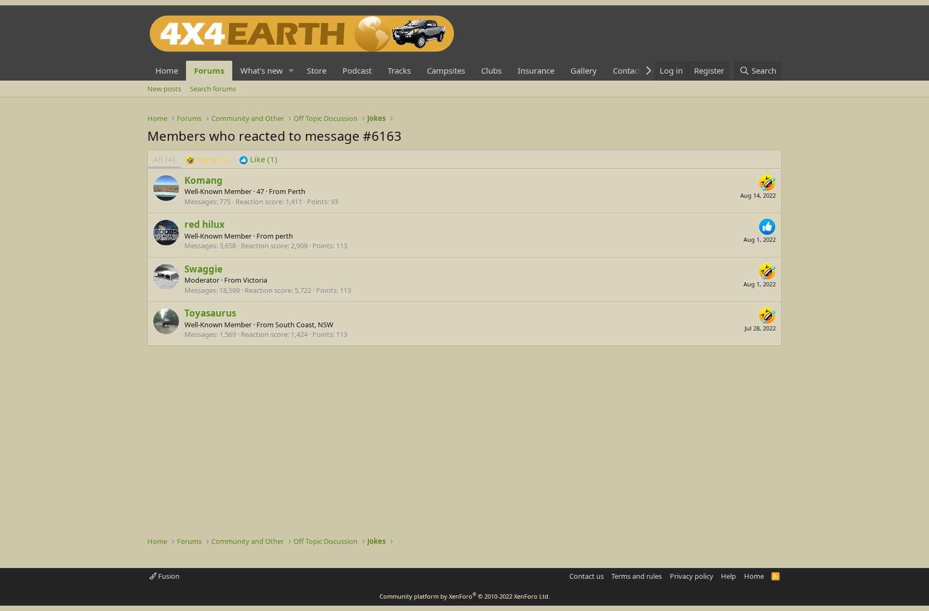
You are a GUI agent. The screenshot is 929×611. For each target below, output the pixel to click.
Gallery (583, 70)
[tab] (207, 159)
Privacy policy (691, 576)
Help (728, 576)
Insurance (536, 70)
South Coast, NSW (304, 324)
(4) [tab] (164, 159)
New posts (164, 89)
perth (284, 236)
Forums (209, 70)
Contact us (586, 576)
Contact (627, 70)
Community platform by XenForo (465, 596)
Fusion (168, 576)
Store (316, 70)
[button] (291, 71)
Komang (203, 180)
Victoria (255, 280)
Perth (296, 191)
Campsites (446, 70)
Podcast (356, 70)
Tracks (399, 70)
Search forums (213, 89)
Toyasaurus (210, 313)
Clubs (491, 70)
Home (166, 70)
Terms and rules (636, 576)
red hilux (204, 224)
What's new (261, 70)
